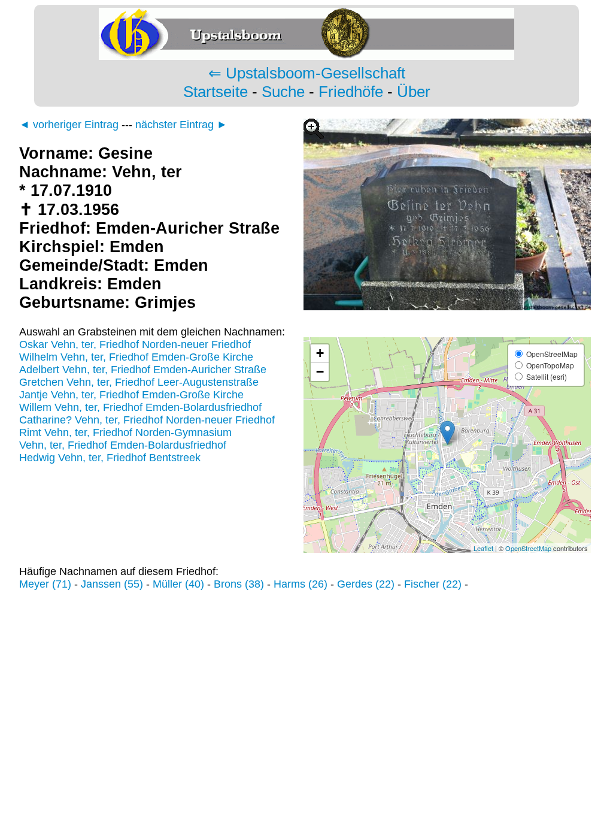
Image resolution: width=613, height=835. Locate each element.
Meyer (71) (45, 584)
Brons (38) (239, 584)
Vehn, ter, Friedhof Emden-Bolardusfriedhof (122, 445)
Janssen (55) (112, 584)
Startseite (215, 92)
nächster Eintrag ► (181, 125)
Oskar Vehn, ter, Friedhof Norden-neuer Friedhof (135, 344)
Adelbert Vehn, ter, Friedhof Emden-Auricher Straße (142, 370)
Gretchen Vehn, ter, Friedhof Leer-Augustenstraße (139, 382)
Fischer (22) (433, 584)
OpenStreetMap (528, 548)
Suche (283, 92)
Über (413, 92)
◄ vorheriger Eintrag (69, 125)
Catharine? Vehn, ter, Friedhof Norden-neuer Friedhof (147, 420)
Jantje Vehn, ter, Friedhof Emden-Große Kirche (131, 395)
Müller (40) (178, 584)
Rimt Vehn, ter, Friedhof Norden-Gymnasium (125, 432)
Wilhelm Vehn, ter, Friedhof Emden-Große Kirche (136, 357)
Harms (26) (300, 584)
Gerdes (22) (365, 584)
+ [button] (320, 353)
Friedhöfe (350, 92)
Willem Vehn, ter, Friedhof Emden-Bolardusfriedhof (140, 407)
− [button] (320, 371)
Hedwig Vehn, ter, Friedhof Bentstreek (110, 458)
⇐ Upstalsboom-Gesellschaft (306, 73)
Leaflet (483, 548)
